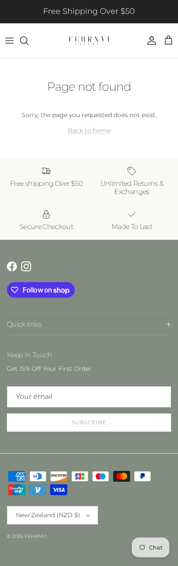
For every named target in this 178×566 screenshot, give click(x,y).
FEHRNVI (36, 536)
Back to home (89, 130)
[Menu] (9, 40)
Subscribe (89, 422)
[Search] (28, 40)
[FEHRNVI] (89, 41)
